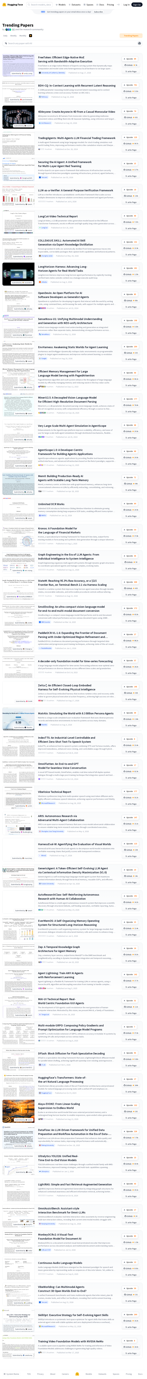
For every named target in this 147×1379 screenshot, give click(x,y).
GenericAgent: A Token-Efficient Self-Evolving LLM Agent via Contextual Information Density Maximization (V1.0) (73, 870)
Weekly (13, 35)
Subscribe (98, 11)
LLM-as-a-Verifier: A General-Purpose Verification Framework (75, 190)
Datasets (76, 4)
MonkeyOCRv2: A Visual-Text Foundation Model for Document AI (59, 1236)
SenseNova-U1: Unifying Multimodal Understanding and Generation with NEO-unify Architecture (70, 321)
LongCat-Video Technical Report (58, 216)
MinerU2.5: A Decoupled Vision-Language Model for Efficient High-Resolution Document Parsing (67, 399)
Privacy (40, 1374)
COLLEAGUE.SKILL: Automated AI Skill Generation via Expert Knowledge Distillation (65, 242)
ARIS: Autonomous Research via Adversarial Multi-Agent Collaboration (61, 818)
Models (62, 4)
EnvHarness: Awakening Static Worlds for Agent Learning (73, 347)
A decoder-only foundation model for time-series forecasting (75, 661)
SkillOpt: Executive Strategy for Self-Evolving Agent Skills (73, 1315)
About (52, 1374)
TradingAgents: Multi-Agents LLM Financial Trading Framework (76, 138)
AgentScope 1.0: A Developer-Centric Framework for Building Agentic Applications (65, 452)
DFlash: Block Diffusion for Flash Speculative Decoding (71, 1053)
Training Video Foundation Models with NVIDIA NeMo (70, 1341)
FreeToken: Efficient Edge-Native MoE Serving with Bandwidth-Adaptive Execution (65, 59)
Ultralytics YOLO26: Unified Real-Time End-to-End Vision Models (58, 1158)
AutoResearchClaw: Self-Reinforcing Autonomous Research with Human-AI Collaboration (68, 896)
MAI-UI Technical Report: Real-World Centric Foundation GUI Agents (61, 1001)
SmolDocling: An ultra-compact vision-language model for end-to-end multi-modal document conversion (71, 608)
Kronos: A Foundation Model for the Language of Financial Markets (59, 530)
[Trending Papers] (30, 35)
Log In (126, 4)
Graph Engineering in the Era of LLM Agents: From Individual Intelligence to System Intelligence (68, 556)
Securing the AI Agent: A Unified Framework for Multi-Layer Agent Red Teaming (65, 164)
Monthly (23, 35)
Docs (101, 4)
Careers (65, 1374)
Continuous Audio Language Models (60, 1263)
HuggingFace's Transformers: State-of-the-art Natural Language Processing (62, 1079)
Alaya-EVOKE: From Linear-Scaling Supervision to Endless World (59, 1106)
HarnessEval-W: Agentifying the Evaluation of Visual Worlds (74, 844)
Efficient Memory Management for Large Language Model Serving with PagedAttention (66, 373)
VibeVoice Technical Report (54, 792)
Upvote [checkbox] (131, 58)
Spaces (90, 4)
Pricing (110, 4)
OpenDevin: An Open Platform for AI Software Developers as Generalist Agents (63, 295)
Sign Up (137, 4)
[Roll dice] (139, 43)
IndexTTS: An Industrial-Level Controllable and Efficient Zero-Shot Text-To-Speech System (66, 739)
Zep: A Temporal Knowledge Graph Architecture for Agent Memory (59, 949)
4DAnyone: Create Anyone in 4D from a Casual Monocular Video (76, 111)
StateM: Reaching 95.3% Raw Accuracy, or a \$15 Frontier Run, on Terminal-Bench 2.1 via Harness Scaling (72, 582)
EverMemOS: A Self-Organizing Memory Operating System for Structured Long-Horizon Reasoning (68, 923)
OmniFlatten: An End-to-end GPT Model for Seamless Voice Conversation (62, 766)
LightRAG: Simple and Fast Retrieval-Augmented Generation (75, 1184)
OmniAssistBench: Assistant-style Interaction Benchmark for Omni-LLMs (61, 1210)
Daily (5, 35)
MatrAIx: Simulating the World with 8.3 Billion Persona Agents (76, 713)
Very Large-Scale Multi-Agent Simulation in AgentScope (72, 425)
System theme (12, 1374)
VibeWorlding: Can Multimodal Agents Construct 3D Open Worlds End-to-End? (62, 1289)
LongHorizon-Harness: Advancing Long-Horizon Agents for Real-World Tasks (62, 268)
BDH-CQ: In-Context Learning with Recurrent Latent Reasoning (77, 85)
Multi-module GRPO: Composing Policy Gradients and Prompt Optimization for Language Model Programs (71, 1027)
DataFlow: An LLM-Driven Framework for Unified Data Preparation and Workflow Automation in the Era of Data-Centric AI (73, 1132)
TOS (29, 1374)
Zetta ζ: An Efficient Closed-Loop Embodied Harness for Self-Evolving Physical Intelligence (66, 687)
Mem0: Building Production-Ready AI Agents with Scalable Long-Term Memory (63, 478)
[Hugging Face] (77, 1374)
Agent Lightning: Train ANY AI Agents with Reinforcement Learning (60, 975)
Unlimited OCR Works (51, 504)
